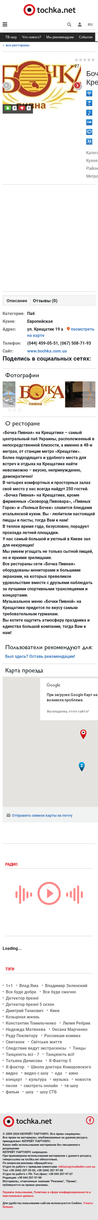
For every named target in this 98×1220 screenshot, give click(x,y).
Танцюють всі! (60, 1054)
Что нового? (31, 37)
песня (11, 1085)
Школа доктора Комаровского (61, 1066)
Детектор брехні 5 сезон (30, 1004)
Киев (55, 1010)
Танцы (79, 1048)
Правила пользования (17, 1192)
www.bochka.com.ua (47, 351)
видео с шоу (36, 1073)
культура (38, 1079)
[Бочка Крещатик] (40, 394)
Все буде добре (21, 991)
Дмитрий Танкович (24, 1010)
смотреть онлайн (41, 1085)
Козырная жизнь (22, 1016)
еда (58, 1073)
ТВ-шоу (11, 37)
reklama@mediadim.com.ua (76, 1166)
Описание (17, 300)
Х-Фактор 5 (60, 1060)
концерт (14, 1079)
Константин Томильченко (31, 1023)
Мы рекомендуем (60, 37)
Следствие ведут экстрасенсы (36, 1048)
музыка (60, 1079)
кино (73, 1073)
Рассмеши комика (62, 1035)
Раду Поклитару (22, 1035)
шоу (29, 1091)
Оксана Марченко (70, 1029)
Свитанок (15, 1041)
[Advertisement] (49, 237)
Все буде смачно (59, 991)
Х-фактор (15, 1066)
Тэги (10, 969)
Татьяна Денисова (24, 1060)
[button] (79, 24)
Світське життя (46, 1041)
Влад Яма (28, 985)
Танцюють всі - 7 (22, 1054)
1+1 (9, 985)
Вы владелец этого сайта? (68, 711)
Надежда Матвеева (25, 1029)
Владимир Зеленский (66, 985)
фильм (12, 1091)
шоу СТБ (48, 1091)
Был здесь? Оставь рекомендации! (40, 656)
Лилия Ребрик (76, 1023)
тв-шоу (71, 1085)
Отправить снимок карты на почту (42, 815)
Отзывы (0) (45, 300)
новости (83, 1079)
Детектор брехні (22, 998)
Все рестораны (18, 45)
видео (12, 1073)
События (86, 37)
